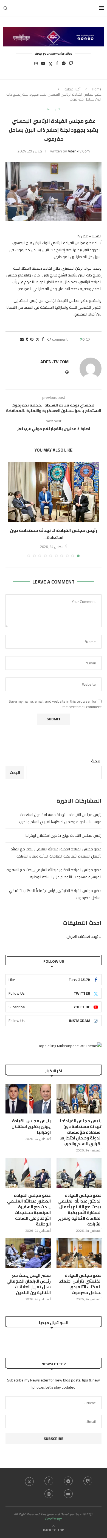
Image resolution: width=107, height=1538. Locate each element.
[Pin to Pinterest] (31, 339)
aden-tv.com (79, 151)
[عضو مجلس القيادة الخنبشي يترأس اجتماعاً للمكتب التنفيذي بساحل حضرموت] (79, 1253)
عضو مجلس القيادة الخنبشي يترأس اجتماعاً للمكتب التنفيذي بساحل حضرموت (80, 1283)
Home (97, 89)
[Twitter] (50, 65)
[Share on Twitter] (38, 339)
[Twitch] (71, 65)
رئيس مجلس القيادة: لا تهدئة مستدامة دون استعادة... (53, 533)
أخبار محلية (72, 89)
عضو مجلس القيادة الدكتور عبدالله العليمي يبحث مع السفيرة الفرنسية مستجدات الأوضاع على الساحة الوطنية (54, 873)
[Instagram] (36, 65)
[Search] (5, 8)
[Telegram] (64, 65)
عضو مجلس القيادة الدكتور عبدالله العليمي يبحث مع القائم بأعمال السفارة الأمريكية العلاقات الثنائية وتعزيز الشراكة (56, 852)
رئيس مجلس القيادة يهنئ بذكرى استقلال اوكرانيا (64, 835)
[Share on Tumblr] (27, 339)
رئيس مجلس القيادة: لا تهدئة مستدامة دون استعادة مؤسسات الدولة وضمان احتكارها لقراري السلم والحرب (60, 818)
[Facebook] (57, 65)
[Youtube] (43, 65)
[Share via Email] (22, 339)
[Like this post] (49, 339)
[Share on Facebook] (43, 339)
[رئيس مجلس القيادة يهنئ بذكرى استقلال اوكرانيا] (28, 1099)
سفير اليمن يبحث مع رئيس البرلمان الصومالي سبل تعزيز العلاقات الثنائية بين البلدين (29, 1283)
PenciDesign (53, 1519)
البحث (96, 761)
